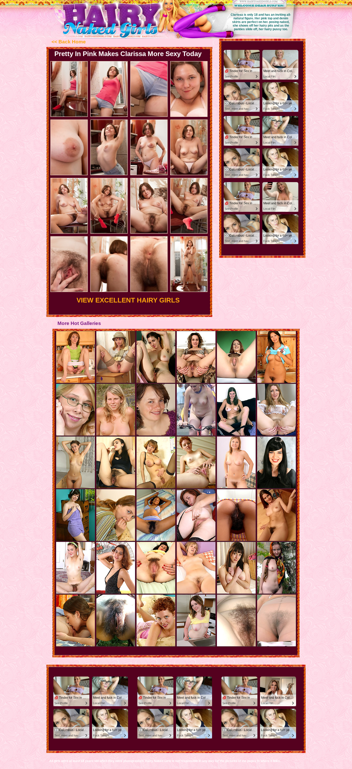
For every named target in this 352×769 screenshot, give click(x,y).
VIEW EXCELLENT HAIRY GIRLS (128, 300)
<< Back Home (69, 41)
